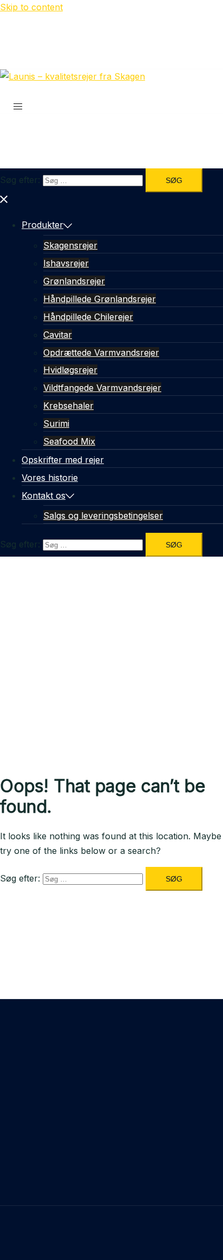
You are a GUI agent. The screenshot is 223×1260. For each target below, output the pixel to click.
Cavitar (57, 334)
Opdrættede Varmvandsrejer (101, 352)
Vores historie (50, 477)
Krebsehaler (68, 405)
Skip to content (31, 7)
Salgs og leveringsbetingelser (103, 515)
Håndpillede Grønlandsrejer (99, 298)
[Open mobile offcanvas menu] (18, 105)
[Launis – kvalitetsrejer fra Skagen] (72, 76)
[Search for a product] (8, 91)
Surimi (56, 423)
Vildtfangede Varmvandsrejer (102, 387)
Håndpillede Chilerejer (88, 316)
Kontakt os (43, 495)
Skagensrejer (70, 245)
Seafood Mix (69, 441)
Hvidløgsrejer (70, 369)
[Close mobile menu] (4, 199)
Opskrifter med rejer (63, 459)
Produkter (42, 224)
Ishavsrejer (66, 263)
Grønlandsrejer (74, 281)
